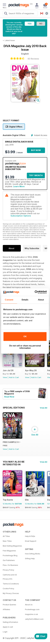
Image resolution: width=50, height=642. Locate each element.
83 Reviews (33, 59)
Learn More (19, 186)
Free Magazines (9, 551)
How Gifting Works (32, 554)
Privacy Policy (8, 570)
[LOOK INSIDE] (25, 101)
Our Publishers (9, 560)
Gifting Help (30, 559)
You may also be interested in (13, 461)
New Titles (7, 541)
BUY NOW (36, 150)
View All (43, 408)
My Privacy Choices (11, 593)
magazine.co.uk (31, 614)
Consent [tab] (9, 299)
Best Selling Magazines (12, 546)
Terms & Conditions (11, 584)
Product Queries (9, 605)
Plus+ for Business (10, 565)
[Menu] (4, 5)
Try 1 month (36, 175)
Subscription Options (21, 216)
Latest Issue (10, 40)
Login (5, 632)
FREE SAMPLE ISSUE (12, 442)
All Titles (6, 536)
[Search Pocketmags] (6, 14)
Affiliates (6, 609)
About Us (28, 605)
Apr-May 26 (31, 370)
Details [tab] (25, 299)
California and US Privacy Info (10, 577)
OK (25, 336)
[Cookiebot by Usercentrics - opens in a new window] (35, 292)
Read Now (9, 397)
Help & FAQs (30, 536)
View (5, 377)
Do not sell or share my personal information (25, 346)
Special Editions (14, 407)
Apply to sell (8, 627)
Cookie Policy (8, 589)
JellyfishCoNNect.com (34, 619)
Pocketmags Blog (10, 555)
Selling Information (10, 622)
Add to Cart (14, 377)
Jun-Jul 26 (8, 370)
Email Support (30, 541)
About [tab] (41, 299)
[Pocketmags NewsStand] (18, 5)
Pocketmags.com (32, 609)
